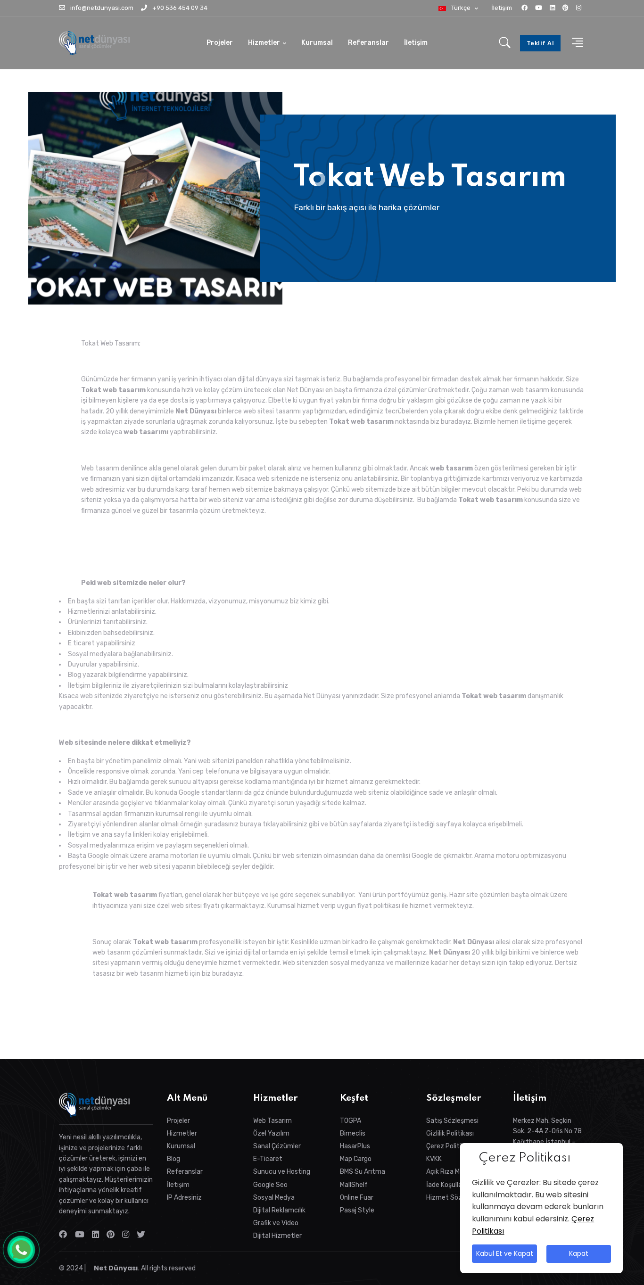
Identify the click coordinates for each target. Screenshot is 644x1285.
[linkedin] (552, 7)
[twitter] (143, 1234)
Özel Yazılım (271, 1133)
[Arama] (504, 43)
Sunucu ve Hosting (281, 1172)
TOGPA (350, 1121)
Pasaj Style (357, 1210)
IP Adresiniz (184, 1198)
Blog (173, 1159)
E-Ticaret (267, 1159)
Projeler (219, 43)
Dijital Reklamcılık (279, 1210)
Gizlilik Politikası (450, 1133)
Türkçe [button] (461, 7)
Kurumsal (317, 43)
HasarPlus (355, 1146)
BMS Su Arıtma (362, 1172)
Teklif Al (540, 43)
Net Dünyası (115, 1268)
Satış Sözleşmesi (452, 1121)
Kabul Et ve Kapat (504, 1254)
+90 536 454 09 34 (179, 7)
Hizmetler (264, 43)
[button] (574, 43)
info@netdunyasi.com (101, 7)
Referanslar (368, 43)
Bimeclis (352, 1133)
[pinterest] (565, 7)
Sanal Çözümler (277, 1146)
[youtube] (538, 7)
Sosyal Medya (274, 1198)
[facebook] (524, 7)
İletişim (501, 7)
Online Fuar (356, 1198)
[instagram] (578, 7)
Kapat (578, 1254)
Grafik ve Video (275, 1223)
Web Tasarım (272, 1121)
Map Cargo (356, 1159)
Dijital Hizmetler (277, 1236)
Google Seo (270, 1185)
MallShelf (354, 1185)
